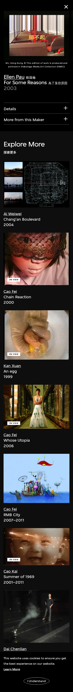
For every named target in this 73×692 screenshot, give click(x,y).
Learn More (12, 669)
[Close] (66, 6)
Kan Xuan (12, 365)
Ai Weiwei (13, 213)
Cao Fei (10, 291)
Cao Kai (10, 571)
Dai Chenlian (15, 649)
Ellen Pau (14, 77)
